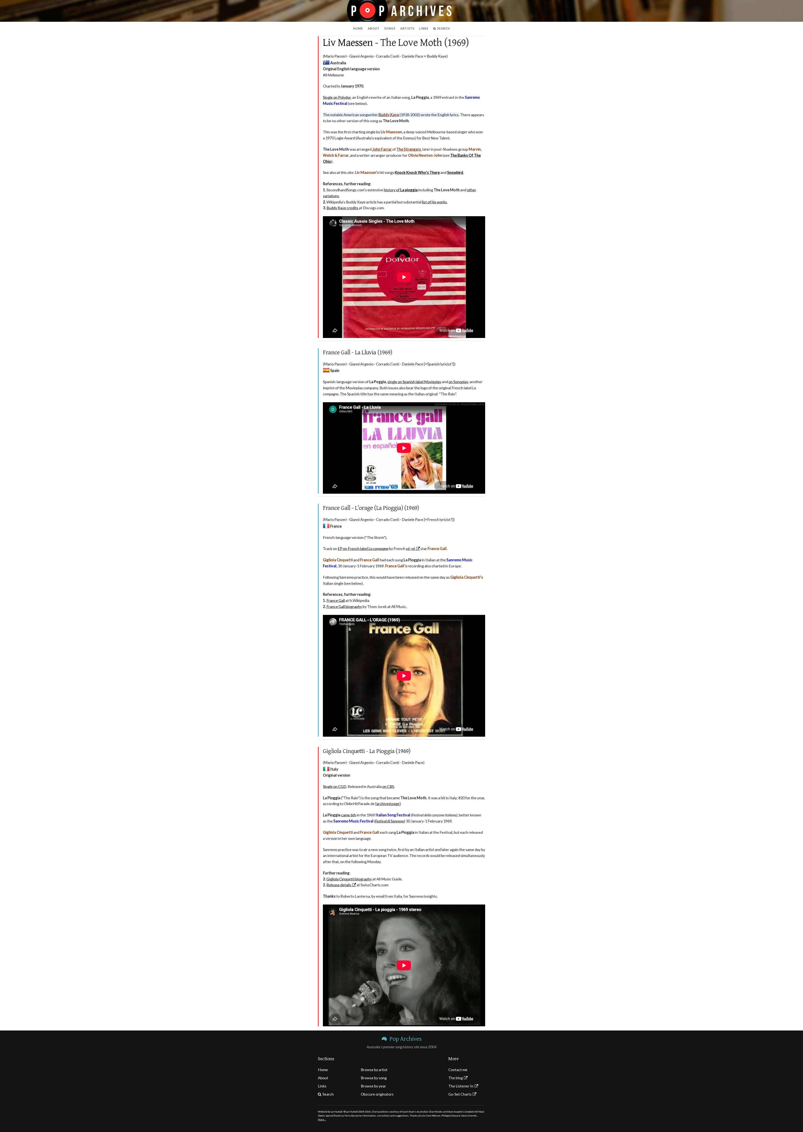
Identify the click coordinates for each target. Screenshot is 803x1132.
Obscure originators (377, 1094)
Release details (338, 885)
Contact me (457, 1069)
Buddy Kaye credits (342, 208)
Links (322, 1086)
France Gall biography (344, 606)
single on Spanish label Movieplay (414, 381)
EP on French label (363, 548)
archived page (387, 803)
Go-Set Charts (460, 1094)
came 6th (348, 815)
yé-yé (410, 548)
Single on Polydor (337, 97)
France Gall (335, 600)
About (323, 1077)
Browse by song (374, 1077)
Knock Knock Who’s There (417, 172)
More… (322, 1119)
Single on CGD (334, 786)
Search (328, 1094)
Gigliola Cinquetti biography (349, 879)
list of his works (434, 202)
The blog (455, 1077)
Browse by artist (374, 1069)
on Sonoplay (458, 381)
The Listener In (460, 1086)
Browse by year (373, 1086)
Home (323, 1069)
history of (401, 190)
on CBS (388, 786)
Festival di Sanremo (389, 821)
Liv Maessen (348, 43)
